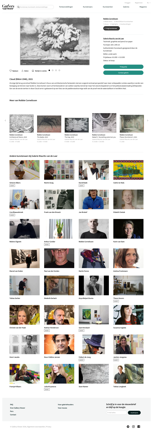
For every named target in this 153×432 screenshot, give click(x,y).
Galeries (126, 7)
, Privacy (48, 426)
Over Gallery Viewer (17, 408)
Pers (11, 411)
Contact (13, 414)
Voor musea (62, 408)
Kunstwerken (108, 7)
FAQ (11, 404)
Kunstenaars (88, 7)
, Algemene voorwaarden (35, 426)
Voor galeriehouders (65, 404)
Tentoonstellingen (66, 7)
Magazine (143, 7)
